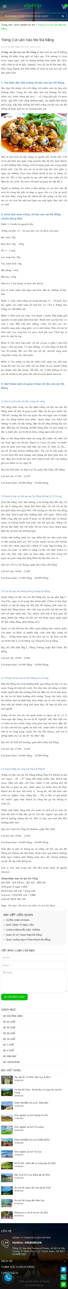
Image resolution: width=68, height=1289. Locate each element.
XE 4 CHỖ (8, 1050)
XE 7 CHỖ (8, 1044)
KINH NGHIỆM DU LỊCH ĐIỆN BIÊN (31, 1140)
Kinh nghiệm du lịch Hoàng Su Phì (31, 1115)
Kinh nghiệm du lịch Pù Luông (29, 1127)
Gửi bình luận (15, 997)
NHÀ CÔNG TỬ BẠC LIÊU (20, 925)
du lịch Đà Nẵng (29, 878)
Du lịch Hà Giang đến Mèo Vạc (29, 1200)
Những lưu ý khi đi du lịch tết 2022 (31, 1212)
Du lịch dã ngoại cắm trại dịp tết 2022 (32, 1187)
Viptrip (39, 1285)
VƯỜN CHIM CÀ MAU (17, 920)
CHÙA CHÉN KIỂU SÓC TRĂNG (23, 929)
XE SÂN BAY (10, 1056)
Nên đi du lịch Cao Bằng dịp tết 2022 (32, 1175)
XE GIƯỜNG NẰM (12, 1016)
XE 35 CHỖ (9, 1027)
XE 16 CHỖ (9, 1039)
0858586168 (33, 1242)
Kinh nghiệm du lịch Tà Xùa (27, 1152)
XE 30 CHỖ (9, 1033)
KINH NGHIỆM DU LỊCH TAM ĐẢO (31, 1103)
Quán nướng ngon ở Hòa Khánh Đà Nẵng (28, 939)
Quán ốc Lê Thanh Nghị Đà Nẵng (24, 934)
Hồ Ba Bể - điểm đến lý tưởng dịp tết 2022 (35, 1163)
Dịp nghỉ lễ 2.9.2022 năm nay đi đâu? (32, 1077)
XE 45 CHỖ (9, 1021)
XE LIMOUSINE (11, 1062)
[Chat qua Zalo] (63, 1269)
